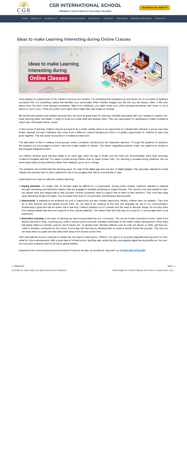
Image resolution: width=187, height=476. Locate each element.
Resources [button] (93, 18)
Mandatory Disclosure (141, 18)
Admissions (122, 18)
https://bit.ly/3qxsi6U (133, 250)
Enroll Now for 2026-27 (155, 7)
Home (25, 18)
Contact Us (160, 18)
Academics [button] (50, 18)
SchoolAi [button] (107, 18)
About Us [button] (35, 18)
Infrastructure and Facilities (72, 18)
